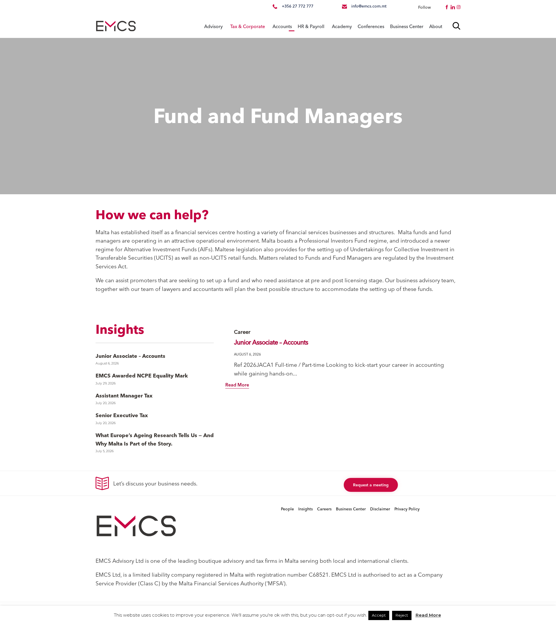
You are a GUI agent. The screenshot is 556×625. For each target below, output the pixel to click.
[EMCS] (116, 26)
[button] (237, 385)
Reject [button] (402, 615)
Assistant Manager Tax (124, 395)
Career (242, 332)
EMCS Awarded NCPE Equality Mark (142, 375)
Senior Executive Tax (122, 415)
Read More (428, 615)
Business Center (406, 26)
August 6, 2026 (247, 354)
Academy (342, 26)
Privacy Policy (407, 509)
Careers (324, 509)
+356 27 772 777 (297, 6)
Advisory (213, 26)
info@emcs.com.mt (369, 6)
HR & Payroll (311, 26)
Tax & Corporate (247, 26)
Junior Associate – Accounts (130, 356)
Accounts (282, 26)
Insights (305, 509)
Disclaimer (380, 509)
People (287, 509)
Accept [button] (379, 615)
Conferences (371, 26)
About (435, 26)
